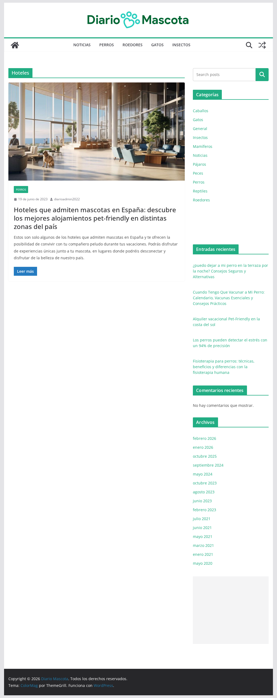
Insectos (181, 44)
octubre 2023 (205, 483)
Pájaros (199, 164)
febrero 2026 (204, 438)
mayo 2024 (202, 474)
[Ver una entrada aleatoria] (262, 45)
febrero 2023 (204, 509)
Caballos (200, 110)
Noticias (82, 44)
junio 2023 (202, 500)
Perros (106, 44)
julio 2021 (201, 518)
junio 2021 (202, 527)
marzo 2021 (203, 545)
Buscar (262, 75)
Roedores (133, 44)
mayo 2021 (202, 536)
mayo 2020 (202, 563)
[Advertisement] (230, 610)
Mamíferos (202, 146)
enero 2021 (203, 554)
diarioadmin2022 (67, 199)
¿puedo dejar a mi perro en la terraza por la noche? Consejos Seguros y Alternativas (230, 271)
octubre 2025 (205, 456)
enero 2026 (203, 447)
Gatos (157, 44)
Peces (198, 173)
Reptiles (200, 191)
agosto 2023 (204, 491)
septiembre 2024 (208, 465)
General (200, 128)
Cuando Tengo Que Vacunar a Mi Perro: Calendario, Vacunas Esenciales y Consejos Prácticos (229, 298)
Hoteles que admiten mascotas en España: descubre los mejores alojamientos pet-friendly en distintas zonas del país (95, 218)
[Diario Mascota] (14, 45)
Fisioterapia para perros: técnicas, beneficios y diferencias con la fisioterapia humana (224, 366)
